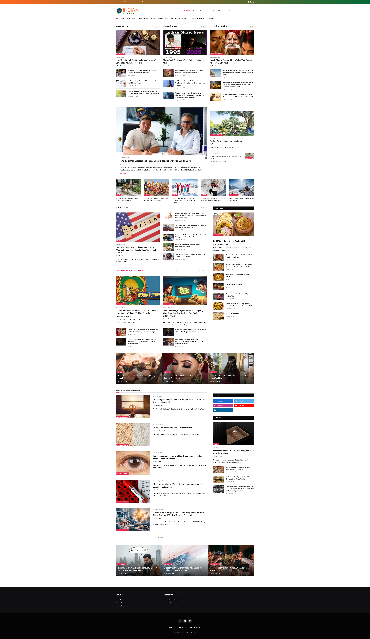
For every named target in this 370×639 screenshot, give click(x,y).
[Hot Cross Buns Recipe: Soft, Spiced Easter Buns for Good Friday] (218, 257)
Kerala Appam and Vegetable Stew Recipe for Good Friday (225, 157)
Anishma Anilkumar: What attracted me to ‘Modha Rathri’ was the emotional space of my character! (190, 83)
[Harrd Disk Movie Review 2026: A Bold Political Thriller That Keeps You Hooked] (168, 332)
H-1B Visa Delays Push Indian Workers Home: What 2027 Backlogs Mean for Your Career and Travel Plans (136, 250)
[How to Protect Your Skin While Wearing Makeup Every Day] (139, 368)
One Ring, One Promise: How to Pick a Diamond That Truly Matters (238, 468)
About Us (118, 600)
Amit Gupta (168, 66)
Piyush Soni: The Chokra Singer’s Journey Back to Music (184, 61)
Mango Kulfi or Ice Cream (234, 284)
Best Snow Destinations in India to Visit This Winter (241, 199)
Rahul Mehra (121, 66)
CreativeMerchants (190, 632)
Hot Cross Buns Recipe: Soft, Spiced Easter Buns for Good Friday (239, 256)
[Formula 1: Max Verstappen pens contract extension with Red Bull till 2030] (161, 133)
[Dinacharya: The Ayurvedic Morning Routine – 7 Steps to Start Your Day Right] (133, 406)
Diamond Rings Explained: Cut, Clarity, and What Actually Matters (233, 451)
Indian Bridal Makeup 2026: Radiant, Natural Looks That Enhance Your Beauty (185, 377)
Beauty (120, 372)
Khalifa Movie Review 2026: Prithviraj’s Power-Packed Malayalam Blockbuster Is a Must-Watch (238, 96)
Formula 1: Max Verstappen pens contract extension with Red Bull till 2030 (155, 160)
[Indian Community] (128, 11)
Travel (118, 194)
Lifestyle (167, 372)
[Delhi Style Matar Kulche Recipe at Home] (233, 224)
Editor (214, 144)
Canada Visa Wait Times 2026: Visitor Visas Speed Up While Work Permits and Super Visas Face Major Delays (190, 216)
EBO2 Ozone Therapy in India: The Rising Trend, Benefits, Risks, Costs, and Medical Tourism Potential (178, 513)
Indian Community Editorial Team (131, 164)
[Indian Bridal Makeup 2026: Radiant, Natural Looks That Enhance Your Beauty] (185, 368)
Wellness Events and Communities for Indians (226, 141)
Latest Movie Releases (158, 18)
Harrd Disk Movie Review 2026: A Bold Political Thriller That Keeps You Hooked (190, 330)
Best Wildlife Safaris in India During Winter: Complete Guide (127, 199)
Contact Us (119, 603)
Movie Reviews (192, 271)
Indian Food (219, 208)
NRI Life (173, 18)
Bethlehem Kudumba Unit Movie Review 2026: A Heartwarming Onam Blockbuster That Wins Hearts (214, 11)
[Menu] (117, 18)
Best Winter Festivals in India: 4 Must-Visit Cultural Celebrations (156, 199)
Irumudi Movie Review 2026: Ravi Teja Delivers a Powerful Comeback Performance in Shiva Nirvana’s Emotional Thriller (238, 85)
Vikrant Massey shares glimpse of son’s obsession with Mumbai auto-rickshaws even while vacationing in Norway (190, 95)
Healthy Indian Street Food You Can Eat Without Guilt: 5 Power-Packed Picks (239, 266)
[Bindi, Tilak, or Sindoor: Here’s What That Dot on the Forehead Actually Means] (232, 42)
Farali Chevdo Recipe (232, 313)
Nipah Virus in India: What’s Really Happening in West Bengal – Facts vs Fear (177, 485)
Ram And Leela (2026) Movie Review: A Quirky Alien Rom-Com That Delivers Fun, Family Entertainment (183, 313)
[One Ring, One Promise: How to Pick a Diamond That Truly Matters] (218, 469)
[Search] (253, 18)
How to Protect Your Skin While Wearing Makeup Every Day (136, 377)
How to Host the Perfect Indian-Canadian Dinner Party (230, 569)
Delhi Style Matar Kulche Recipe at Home (231, 241)
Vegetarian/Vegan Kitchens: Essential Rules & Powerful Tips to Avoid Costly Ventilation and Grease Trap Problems (240, 489)
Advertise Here (141, 2)
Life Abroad (121, 564)
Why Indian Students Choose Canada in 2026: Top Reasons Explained (190, 255)
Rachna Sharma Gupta (219, 161)
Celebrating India (216, 53)
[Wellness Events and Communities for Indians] (232, 123)
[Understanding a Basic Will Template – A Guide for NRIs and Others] (121, 83)
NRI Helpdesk (122, 26)
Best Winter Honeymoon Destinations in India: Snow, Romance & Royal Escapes (213, 200)
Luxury (216, 444)
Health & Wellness (198, 18)
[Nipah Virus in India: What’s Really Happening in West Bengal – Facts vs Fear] (133, 491)
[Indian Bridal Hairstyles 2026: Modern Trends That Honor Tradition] (231, 368)
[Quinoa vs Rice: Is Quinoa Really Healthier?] (133, 434)
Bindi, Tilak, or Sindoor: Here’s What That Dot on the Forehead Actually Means (231, 61)
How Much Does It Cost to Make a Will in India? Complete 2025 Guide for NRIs (136, 61)
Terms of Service (120, 606)
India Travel (234, 194)
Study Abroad (122, 207)
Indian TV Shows (202, 271)
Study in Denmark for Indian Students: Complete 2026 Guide (188, 245)
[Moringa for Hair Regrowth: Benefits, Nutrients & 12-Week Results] (218, 479)
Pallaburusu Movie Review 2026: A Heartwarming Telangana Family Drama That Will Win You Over (190, 341)
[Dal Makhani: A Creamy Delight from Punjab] (218, 277)
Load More (160, 538)
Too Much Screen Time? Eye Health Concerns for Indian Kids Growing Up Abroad (178, 457)
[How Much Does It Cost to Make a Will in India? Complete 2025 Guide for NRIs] (138, 42)
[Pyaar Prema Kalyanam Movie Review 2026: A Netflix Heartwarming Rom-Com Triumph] (121, 332)
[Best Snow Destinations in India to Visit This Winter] (241, 187)
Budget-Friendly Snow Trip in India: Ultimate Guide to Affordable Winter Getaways (184, 200)
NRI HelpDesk (120, 53)
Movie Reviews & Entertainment (130, 271)
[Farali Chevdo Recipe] (218, 316)
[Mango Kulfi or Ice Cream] (218, 286)
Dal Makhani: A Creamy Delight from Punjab (238, 275)
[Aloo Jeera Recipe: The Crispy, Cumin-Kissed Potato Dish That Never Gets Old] (218, 306)
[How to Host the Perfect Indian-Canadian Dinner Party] (231, 560)
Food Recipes (249, 158)
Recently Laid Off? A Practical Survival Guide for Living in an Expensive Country (137, 569)
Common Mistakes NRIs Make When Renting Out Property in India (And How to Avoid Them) (143, 92)
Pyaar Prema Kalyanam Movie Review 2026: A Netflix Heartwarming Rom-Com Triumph (143, 330)
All (176, 271)
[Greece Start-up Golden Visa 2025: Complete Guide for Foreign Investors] (185, 560)
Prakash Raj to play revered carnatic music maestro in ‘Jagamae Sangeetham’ (189, 71)
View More (204, 207)
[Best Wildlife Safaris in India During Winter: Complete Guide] (128, 187)
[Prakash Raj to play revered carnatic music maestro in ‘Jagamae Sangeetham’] (168, 73)
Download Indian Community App (125, 2)
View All (156, 26)
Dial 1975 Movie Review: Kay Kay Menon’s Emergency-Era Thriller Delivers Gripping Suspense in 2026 (142, 341)
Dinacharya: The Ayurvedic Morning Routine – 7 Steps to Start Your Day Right (178, 400)
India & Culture (184, 18)
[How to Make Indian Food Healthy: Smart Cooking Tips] (218, 296)
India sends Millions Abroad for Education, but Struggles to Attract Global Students (190, 236)
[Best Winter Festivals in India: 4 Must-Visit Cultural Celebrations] (156, 187)
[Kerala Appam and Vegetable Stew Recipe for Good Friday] (249, 156)
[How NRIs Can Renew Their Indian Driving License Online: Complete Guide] (121, 73)
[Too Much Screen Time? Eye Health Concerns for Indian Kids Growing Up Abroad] (133, 463)
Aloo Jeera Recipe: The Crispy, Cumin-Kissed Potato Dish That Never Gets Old (239, 305)
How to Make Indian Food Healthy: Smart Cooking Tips (239, 295)
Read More (122, 173)
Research (211, 18)
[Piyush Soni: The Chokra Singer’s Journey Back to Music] (185, 42)
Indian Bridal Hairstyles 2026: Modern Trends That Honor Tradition (229, 377)
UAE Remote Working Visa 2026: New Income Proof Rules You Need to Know (190, 226)
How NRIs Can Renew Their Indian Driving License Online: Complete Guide (142, 71)
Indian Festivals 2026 (128, 18)
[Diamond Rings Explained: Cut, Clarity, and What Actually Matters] (233, 433)
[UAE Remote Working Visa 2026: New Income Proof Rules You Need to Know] (168, 227)
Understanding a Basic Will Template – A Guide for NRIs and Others (143, 82)
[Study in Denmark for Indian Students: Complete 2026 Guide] (168, 247)
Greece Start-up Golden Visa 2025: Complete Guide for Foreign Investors (183, 569)
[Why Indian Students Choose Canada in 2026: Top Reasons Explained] (168, 256)
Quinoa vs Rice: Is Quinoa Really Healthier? (172, 427)
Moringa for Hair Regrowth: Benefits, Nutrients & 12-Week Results (238, 478)
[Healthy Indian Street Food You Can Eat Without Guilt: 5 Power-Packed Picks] (218, 267)
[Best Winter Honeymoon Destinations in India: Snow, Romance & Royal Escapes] (213, 187)
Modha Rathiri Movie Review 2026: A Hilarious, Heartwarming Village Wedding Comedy (136, 311)
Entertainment (143, 18)
